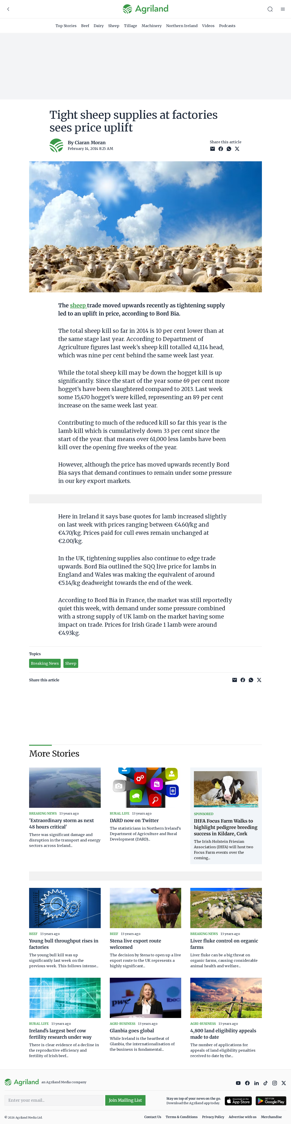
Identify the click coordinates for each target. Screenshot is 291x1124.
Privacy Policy (213, 1117)
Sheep (113, 25)
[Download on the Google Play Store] (271, 1101)
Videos (208, 25)
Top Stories (66, 25)
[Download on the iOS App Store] (238, 1101)
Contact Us (152, 1117)
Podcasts (227, 25)
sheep (78, 305)
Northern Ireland (182, 25)
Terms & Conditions (182, 1117)
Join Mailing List (125, 1100)
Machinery (152, 25)
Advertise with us (242, 1117)
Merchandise (271, 1117)
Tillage (130, 25)
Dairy (99, 25)
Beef (85, 25)
